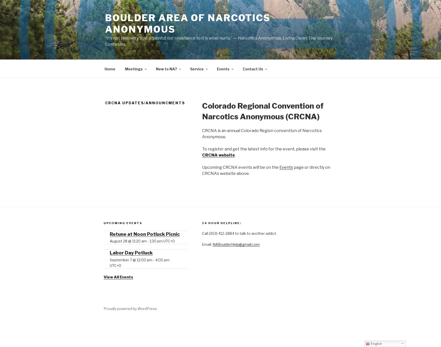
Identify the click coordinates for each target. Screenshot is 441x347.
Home (110, 69)
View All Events (118, 277)
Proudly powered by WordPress (130, 308)
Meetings (134, 69)
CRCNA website (218, 155)
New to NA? (166, 69)
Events (223, 69)
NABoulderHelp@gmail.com (236, 244)
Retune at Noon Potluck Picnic (145, 234)
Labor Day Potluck (131, 252)
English (376, 344)
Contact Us (253, 69)
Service (197, 69)
